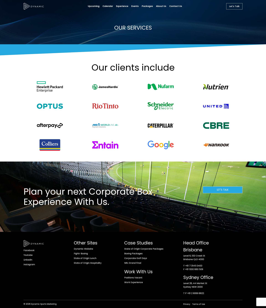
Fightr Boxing (81, 253)
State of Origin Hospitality (88, 263)
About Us (161, 6)
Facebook (29, 250)
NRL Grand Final (132, 263)
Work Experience (133, 282)
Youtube (28, 255)
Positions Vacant (133, 277)
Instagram (29, 264)
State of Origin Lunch (85, 258)
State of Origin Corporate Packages (143, 248)
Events (135, 6)
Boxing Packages (133, 253)
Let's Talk (234, 6)
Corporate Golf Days (135, 258)
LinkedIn (28, 259)
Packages (147, 6)
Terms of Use (198, 304)
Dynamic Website (83, 248)
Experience (122, 6)
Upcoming (93, 6)
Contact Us (175, 6)
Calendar (108, 6)
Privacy (186, 304)
